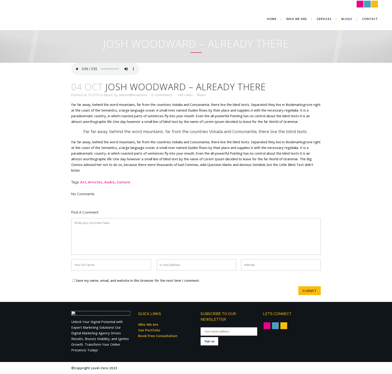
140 (185, 94)
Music (108, 94)
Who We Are (148, 324)
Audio (109, 182)
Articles (95, 182)
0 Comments (161, 94)
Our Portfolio (149, 330)
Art (83, 182)
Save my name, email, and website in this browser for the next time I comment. (138, 280)
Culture (123, 182)
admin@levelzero (133, 94)
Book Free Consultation (157, 335)
